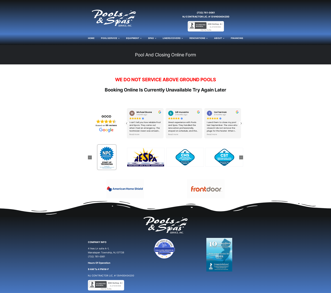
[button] (241, 123)
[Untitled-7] (165, 239)
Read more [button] (134, 134)
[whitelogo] (114, 9)
